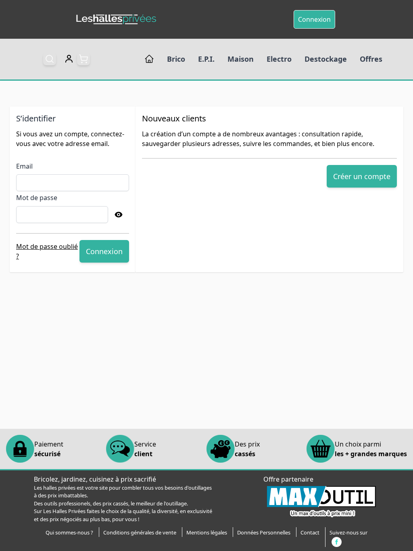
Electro (279, 59)
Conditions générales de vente (139, 532)
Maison (240, 59)
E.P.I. (206, 59)
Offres (371, 59)
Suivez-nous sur (348, 532)
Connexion (314, 19)
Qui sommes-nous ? (69, 532)
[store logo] (116, 19)
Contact (309, 532)
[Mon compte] (69, 59)
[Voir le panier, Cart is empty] (83, 58)
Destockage (326, 59)
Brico (176, 59)
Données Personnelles (263, 532)
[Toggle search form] (49, 58)
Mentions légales (206, 532)
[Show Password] (118, 214)
